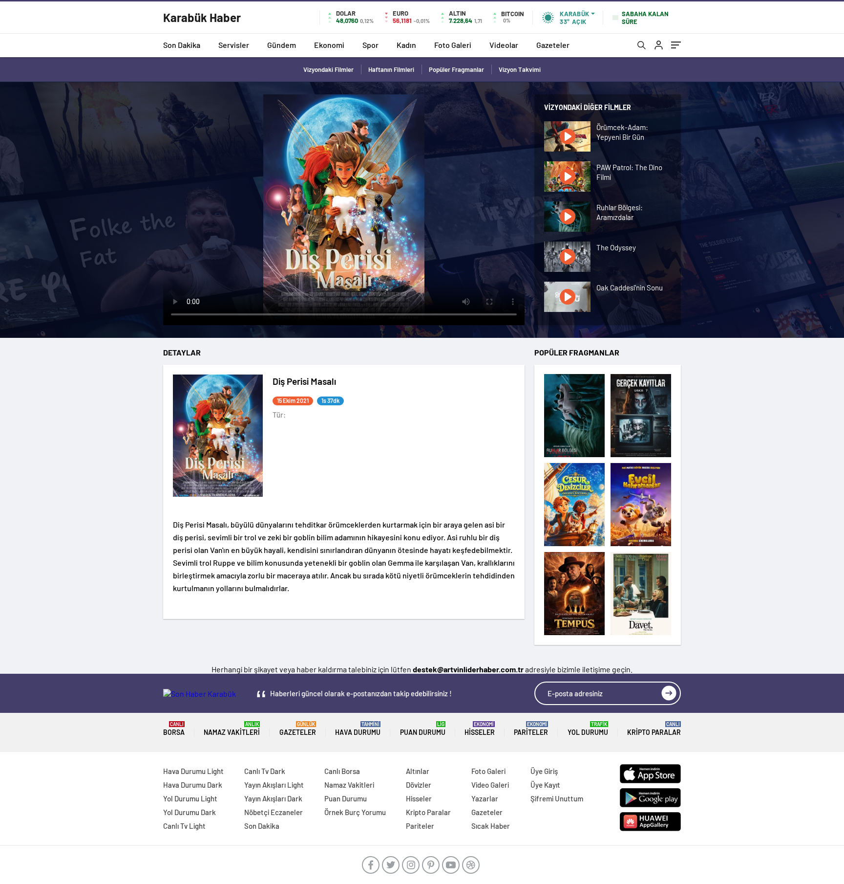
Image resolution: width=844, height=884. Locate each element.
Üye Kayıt (545, 784)
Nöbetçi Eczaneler (273, 812)
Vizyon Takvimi (520, 69)
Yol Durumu (588, 728)
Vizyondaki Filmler (328, 69)
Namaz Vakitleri (232, 728)
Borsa (174, 728)
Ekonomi (329, 44)
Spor (370, 44)
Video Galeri (490, 784)
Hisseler (479, 728)
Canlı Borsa (342, 771)
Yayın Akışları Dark (273, 798)
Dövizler (418, 784)
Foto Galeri (452, 44)
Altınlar (417, 771)
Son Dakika (181, 44)
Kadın (406, 44)
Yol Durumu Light (190, 798)
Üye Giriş (544, 771)
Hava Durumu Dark (192, 784)
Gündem (281, 44)
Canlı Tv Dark (264, 771)
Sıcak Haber (490, 825)
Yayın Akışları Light (274, 784)
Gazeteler (553, 44)
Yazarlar (484, 798)
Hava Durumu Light (193, 771)
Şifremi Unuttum (556, 798)
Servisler (233, 44)
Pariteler (531, 728)
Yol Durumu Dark (189, 812)
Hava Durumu (357, 728)
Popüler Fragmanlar (456, 69)
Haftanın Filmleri (391, 69)
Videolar (503, 44)
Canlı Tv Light (184, 825)
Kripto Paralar (654, 728)
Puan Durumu (422, 728)
